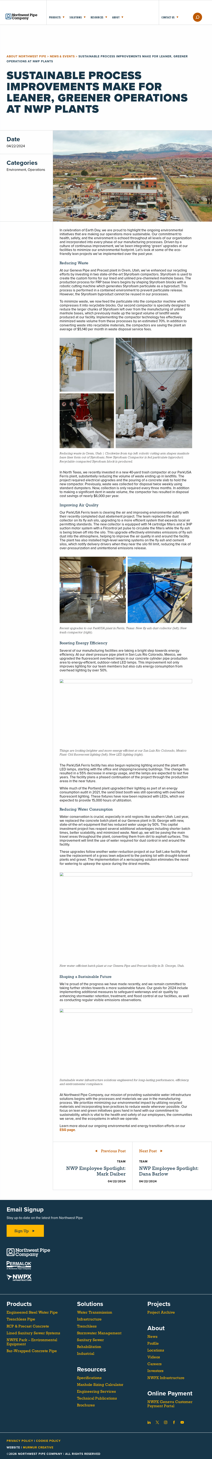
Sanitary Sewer (90, 1340)
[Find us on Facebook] (174, 1422)
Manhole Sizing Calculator (100, 1384)
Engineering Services (96, 1391)
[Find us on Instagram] (165, 1422)
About (116, 18)
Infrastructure (89, 1319)
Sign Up (21, 1231)
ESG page (67, 1130)
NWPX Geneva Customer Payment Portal (170, 1404)
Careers (154, 1364)
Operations (36, 170)
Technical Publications (97, 1398)
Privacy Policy (20, 1441)
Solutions (76, 18)
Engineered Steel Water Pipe (32, 1312)
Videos (153, 1357)
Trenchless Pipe (21, 1319)
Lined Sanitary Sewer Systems (33, 1333)
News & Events (62, 56)
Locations (155, 1350)
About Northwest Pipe (26, 56)
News (152, 1336)
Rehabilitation (89, 1346)
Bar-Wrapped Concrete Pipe (32, 1351)
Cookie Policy (48, 1441)
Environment (16, 170)
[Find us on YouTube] (182, 1422)
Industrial (85, 1353)
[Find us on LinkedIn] (149, 1422)
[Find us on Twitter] (157, 1422)
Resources (97, 18)
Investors (155, 1370)
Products (55, 18)
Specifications (89, 1378)
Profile (153, 1343)
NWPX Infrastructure (165, 1378)
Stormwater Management (99, 1333)
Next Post (148, 1151)
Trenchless (87, 1326)
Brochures (86, 1405)
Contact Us (168, 18)
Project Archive (161, 1312)
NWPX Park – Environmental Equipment (32, 1342)
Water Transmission (94, 1312)
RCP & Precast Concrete (28, 1326)
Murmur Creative (38, 1447)
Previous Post (113, 1151)
